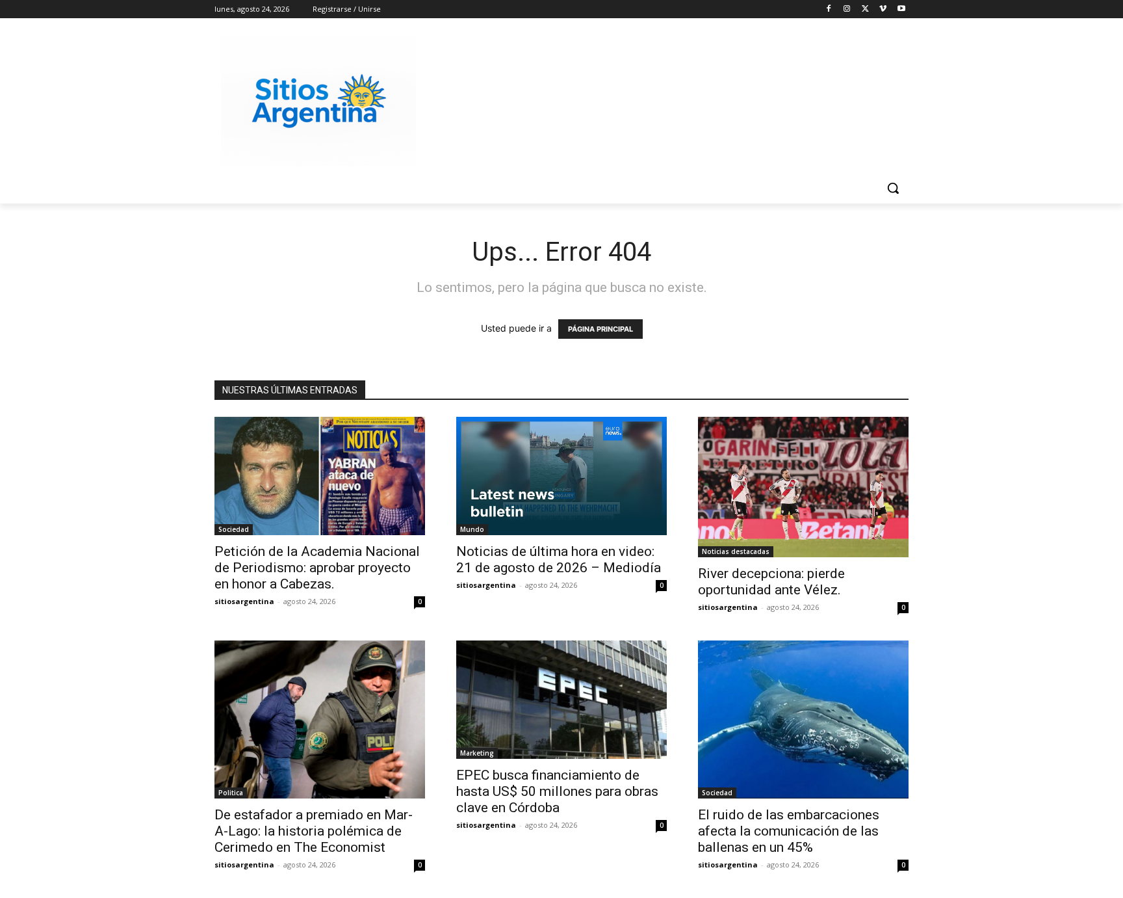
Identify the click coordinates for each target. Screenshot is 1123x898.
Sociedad (233, 529)
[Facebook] (828, 9)
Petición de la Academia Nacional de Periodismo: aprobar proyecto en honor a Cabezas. (317, 568)
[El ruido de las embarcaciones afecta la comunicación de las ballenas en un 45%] (803, 719)
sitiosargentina (244, 601)
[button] (893, 188)
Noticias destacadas (735, 551)
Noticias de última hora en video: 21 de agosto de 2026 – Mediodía (558, 559)
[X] (865, 9)
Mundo (472, 529)
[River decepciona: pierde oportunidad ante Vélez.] (803, 487)
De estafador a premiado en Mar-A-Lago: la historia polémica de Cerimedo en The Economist (313, 831)
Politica (230, 792)
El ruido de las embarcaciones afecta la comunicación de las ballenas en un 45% (788, 831)
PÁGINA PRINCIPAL (600, 329)
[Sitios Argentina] (318, 101)
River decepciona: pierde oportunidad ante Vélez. (771, 582)
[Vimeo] (882, 9)
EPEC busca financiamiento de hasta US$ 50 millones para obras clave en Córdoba (557, 791)
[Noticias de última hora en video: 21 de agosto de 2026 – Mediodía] (561, 476)
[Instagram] (847, 9)
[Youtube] (901, 9)
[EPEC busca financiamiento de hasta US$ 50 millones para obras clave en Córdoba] (561, 699)
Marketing (477, 753)
